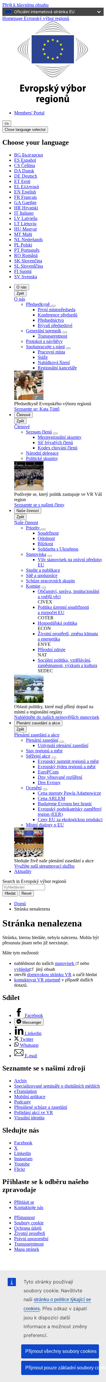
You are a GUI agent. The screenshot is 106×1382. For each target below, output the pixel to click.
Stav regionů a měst (44, 750)
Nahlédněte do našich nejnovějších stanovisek (56, 717)
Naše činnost (27, 511)
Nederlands (28, 239)
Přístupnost (24, 1217)
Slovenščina (28, 266)
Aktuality (23, 871)
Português (26, 250)
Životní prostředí (29, 1233)
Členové (23, 415)
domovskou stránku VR (49, 974)
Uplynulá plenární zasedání (63, 745)
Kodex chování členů (57, 447)
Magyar (25, 228)
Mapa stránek (26, 1249)
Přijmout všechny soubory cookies (61, 1351)
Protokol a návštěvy (44, 341)
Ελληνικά (26, 186)
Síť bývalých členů (55, 442)
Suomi (23, 271)
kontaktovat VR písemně (37, 979)
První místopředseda (56, 309)
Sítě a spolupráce (41, 575)
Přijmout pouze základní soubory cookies (62, 1367)
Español (25, 160)
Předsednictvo (51, 320)
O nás (21, 287)
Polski (23, 244)
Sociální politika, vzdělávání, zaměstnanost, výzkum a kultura (67, 663)
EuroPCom (48, 771)
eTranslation (25, 1091)
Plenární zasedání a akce (38, 723)
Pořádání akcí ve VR (33, 1112)
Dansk (24, 170)
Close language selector (25, 129)
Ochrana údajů (28, 1228)
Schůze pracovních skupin (50, 580)
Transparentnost (52, 336)
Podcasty (22, 1101)
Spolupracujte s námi (45, 346)
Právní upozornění (31, 1238)
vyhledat (22, 969)
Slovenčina (28, 260)
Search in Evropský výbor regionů (34, 881)
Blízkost (45, 543)
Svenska (25, 276)
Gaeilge (25, 202)
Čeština (24, 165)
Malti (23, 234)
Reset (26, 893)
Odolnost (46, 538)
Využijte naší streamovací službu (44, 865)
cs (7, 123)
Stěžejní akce (38, 755)
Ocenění (34, 787)
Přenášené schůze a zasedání (40, 1107)
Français (25, 197)
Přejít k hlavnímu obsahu (25, 4)
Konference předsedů (57, 314)
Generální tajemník (43, 330)
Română (26, 255)
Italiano (24, 213)
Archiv (20, 1080)
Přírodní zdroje (51, 649)
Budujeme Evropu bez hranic (65, 803)
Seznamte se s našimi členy (39, 504)
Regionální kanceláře (57, 367)
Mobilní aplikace (29, 1096)
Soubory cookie (29, 1222)
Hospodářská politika (57, 623)
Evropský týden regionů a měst (66, 766)
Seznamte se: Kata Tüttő (36, 408)
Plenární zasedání (42, 740)
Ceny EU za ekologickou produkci (70, 819)
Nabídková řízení (54, 362)
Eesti (22, 181)
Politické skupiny (42, 458)
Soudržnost (48, 533)
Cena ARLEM (51, 798)
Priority (33, 527)
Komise (33, 586)
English (25, 191)
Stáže (43, 357)
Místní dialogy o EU (45, 824)
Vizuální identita (29, 1117)
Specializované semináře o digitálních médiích (57, 1085)
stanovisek (65, 963)
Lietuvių (25, 223)
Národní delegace (42, 453)
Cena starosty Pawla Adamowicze (69, 793)
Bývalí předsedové (55, 325)
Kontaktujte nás (28, 1207)
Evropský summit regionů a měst (68, 761)
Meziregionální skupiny (60, 437)
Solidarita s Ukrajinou (58, 548)
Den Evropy (49, 782)
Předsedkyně (38, 304)
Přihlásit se (24, 1202)
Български (28, 154)
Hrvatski (26, 207)
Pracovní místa (51, 351)
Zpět (20, 293)
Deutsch (25, 176)
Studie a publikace (43, 570)
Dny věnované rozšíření (60, 777)
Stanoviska (36, 554)
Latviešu (25, 218)
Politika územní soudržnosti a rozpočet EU (63, 610)
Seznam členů (39, 431)
